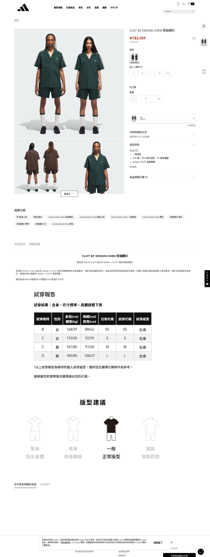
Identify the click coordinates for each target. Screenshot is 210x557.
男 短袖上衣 (22, 217)
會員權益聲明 (124, 552)
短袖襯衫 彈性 (23, 224)
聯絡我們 (122, 556)
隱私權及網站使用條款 (84, 552)
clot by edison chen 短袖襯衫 (60, 217)
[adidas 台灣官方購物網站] (31, 7)
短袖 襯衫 (38, 217)
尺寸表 (133, 87)
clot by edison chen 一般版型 (123, 217)
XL (159, 73)
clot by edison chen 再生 (62, 224)
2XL (168, 73)
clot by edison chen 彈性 (153, 217)
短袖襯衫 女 (41, 224)
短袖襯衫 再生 (176, 217)
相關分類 (19, 210)
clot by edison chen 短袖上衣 (92, 217)
